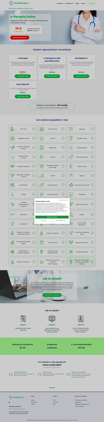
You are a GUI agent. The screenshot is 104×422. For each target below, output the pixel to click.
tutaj (57, 212)
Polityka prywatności (64, 200)
